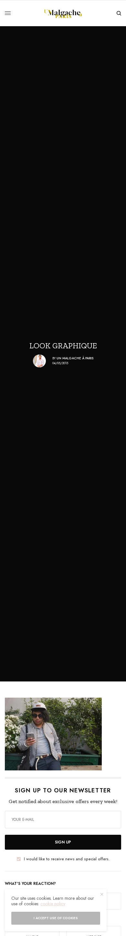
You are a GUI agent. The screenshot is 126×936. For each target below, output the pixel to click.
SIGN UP (63, 842)
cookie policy (52, 903)
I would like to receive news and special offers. (67, 859)
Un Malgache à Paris (75, 358)
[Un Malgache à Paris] (63, 13)
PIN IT (66, 734)
